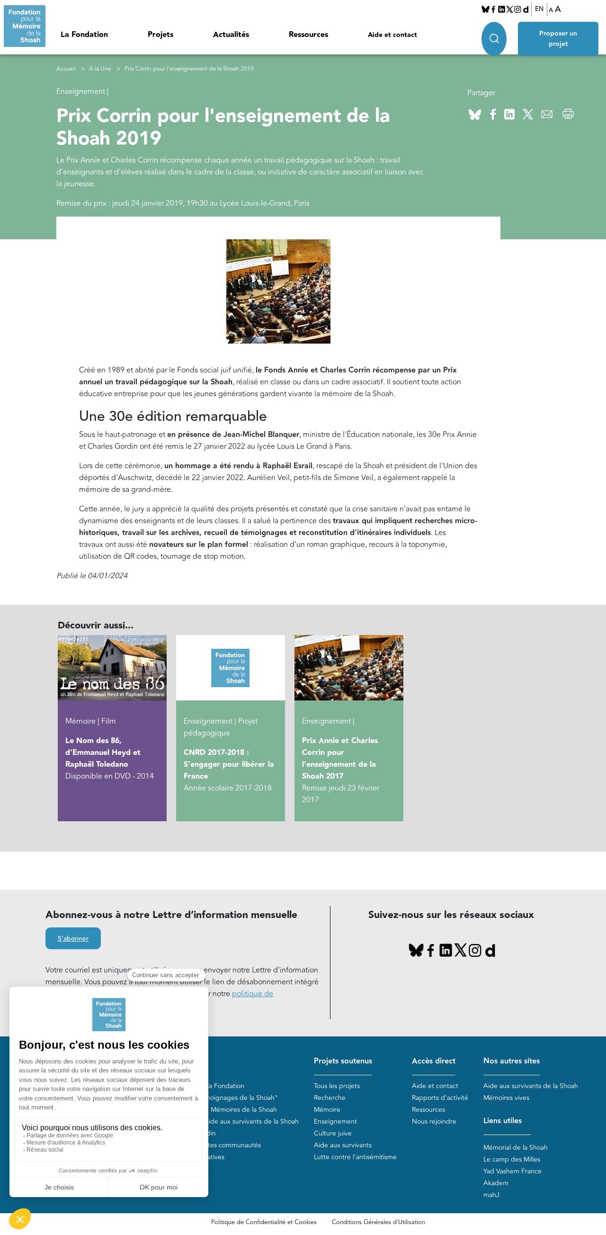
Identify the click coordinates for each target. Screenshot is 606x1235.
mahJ (491, 1195)
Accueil (66, 68)
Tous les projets (337, 1086)
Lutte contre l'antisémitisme (355, 1157)
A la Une (100, 68)
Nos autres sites (511, 1061)
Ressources (308, 35)
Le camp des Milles (511, 1159)
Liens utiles (502, 1121)
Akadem (495, 1183)
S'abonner (73, 939)
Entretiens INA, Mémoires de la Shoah (220, 1110)
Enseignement (335, 1121)
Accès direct (433, 1061)
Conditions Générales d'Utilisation (378, 1222)
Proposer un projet (558, 38)
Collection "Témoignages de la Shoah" (220, 1098)
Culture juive (333, 1133)
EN (539, 9)
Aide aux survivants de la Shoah (530, 1086)
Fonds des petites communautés (212, 1145)
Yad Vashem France (512, 1171)
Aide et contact (392, 35)
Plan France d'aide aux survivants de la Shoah (231, 1121)
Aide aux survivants (343, 1145)
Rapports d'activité (440, 1098)
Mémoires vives (506, 1098)
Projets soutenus (343, 1061)
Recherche (330, 1098)
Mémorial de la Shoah (515, 1148)
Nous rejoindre (434, 1121)
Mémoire (327, 1110)
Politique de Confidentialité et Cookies (264, 1222)
